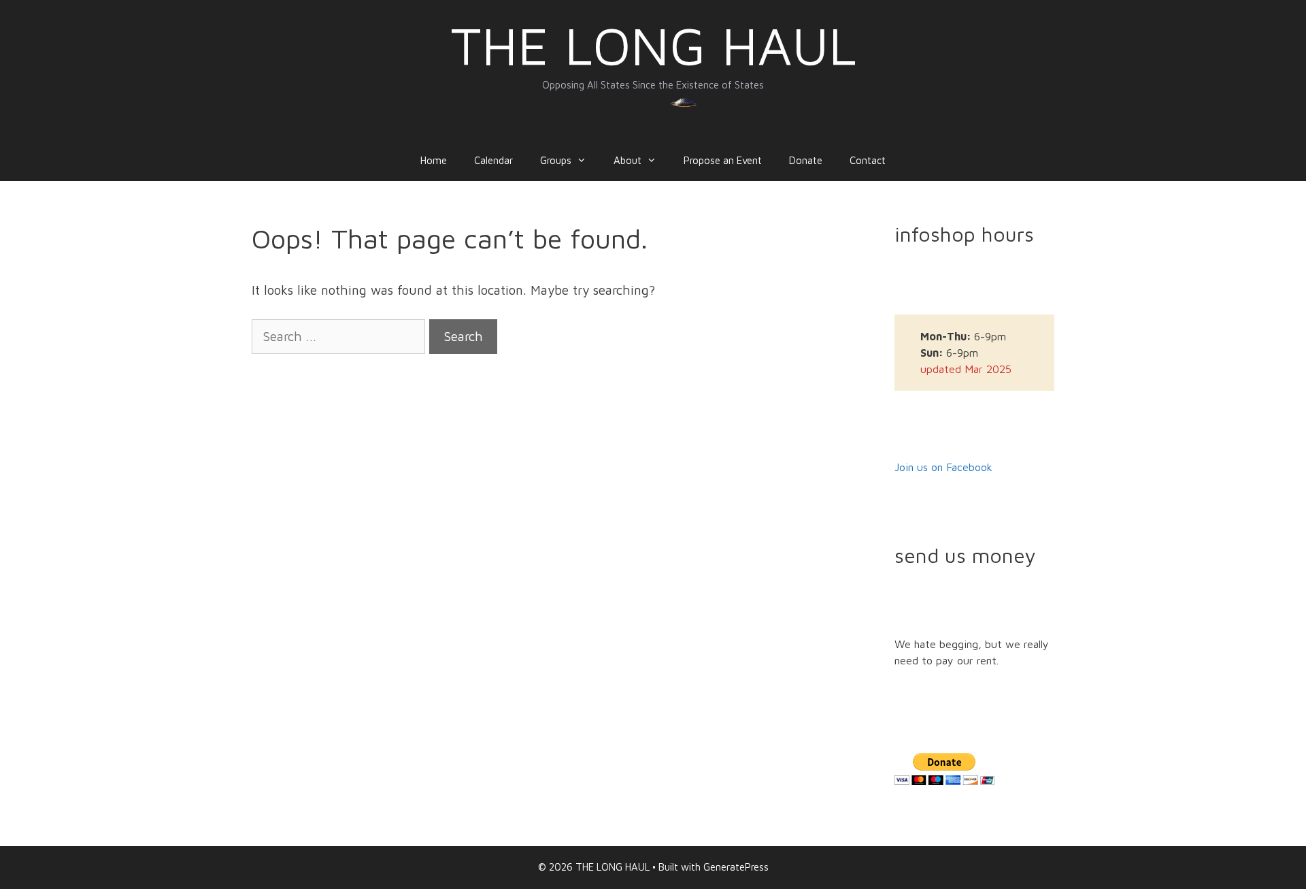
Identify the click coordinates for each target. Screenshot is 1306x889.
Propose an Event (723, 160)
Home (433, 160)
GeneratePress (736, 867)
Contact (868, 160)
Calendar (493, 160)
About (627, 160)
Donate (805, 160)
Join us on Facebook (943, 467)
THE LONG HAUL (653, 45)
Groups (555, 160)
